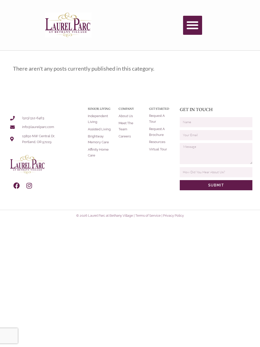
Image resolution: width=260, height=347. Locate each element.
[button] (192, 25)
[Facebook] (16, 185)
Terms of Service (148, 215)
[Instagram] (29, 185)
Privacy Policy (173, 215)
